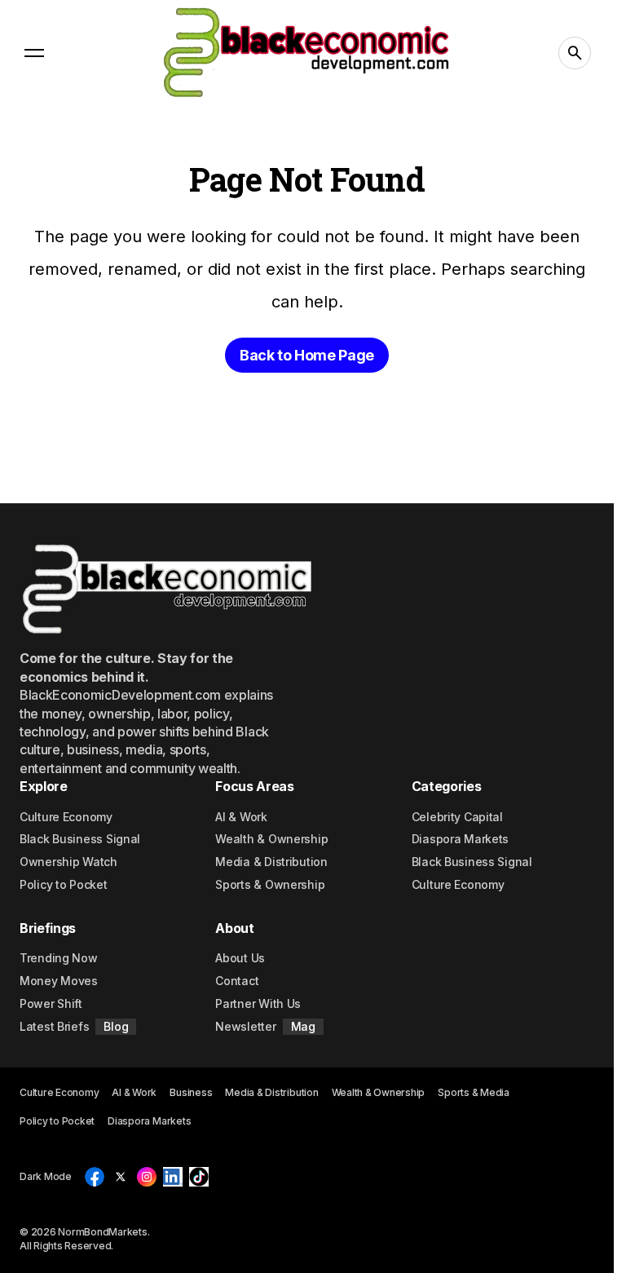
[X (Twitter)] (121, 1176)
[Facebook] (95, 1176)
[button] (34, 53)
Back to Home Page (307, 355)
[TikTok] (199, 1176)
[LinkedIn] (173, 1176)
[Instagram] (147, 1176)
